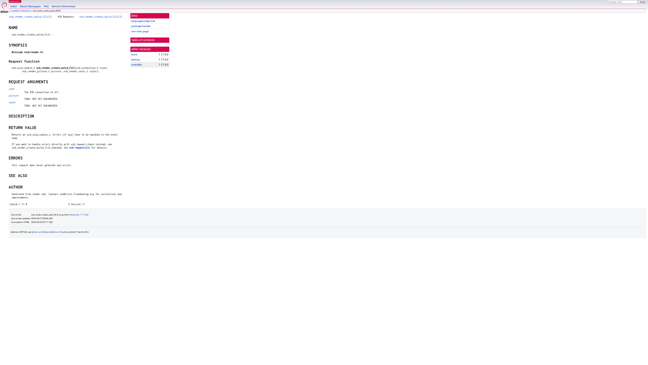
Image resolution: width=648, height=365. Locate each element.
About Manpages (30, 6)
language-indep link (143, 21)
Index (13, 6)
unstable (15, 11)
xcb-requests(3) (79, 147)
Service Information (63, 6)
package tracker (141, 26)
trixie (134, 54)
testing (135, 59)
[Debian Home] (4, 7)
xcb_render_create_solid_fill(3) (30, 16)
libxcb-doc (26, 11)
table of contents (143, 40)
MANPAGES (15, 1)
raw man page (140, 31)
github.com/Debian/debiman (45, 232)
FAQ (46, 6)
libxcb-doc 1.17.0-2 (79, 215)
